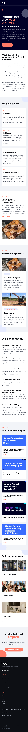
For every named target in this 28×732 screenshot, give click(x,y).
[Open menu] (25, 2)
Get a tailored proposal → (14, 649)
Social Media (4, 685)
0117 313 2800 (5, 670)
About (3, 695)
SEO (2, 677)
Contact (3, 701)
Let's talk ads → (7, 45)
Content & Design (5, 687)
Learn (3, 699)
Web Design (4, 683)
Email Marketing (5, 689)
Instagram (4, 718)
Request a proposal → (7, 216)
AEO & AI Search (5, 679)
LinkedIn (8, 718)
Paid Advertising (5, 681)
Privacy (3, 703)
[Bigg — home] (4, 3)
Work (3, 697)
